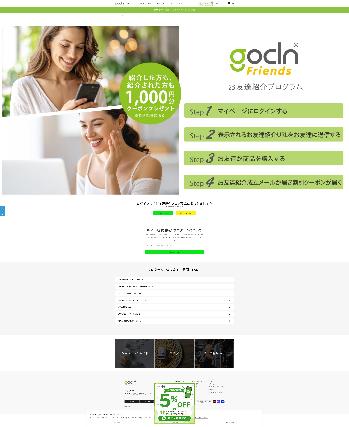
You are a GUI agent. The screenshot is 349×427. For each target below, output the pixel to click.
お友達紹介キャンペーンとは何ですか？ (131, 279)
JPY (217, 3)
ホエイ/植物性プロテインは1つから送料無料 (182, 10)
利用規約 (211, 389)
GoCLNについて (132, 3)
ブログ (172, 3)
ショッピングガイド (161, 3)
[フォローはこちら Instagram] (232, 3)
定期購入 (150, 3)
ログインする (163, 213)
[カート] (227, 4)
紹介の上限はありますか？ (127, 307)
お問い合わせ (212, 384)
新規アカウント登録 (185, 213)
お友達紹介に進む (174, 252)
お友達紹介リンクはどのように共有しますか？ (133, 300)
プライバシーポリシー (215, 392)
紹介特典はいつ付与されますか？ (129, 314)
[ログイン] (223, 3)
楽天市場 (147, 401)
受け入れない (230, 422)
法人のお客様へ (195, 384)
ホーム (124, 15)
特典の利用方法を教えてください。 (130, 321)
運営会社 (211, 381)
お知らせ (179, 3)
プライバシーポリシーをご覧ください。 (196, 418)
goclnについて (179, 381)
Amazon (132, 401)
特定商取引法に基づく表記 (216, 387)
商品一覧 (142, 3)
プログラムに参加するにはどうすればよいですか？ (135, 293)
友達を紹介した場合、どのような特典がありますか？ (135, 286)
